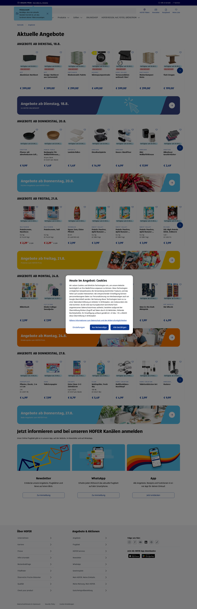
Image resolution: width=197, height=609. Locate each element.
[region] (99, 304)
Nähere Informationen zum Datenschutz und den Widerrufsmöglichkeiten (98, 320)
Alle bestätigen (119, 327)
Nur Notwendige (99, 327)
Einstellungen (79, 327)
